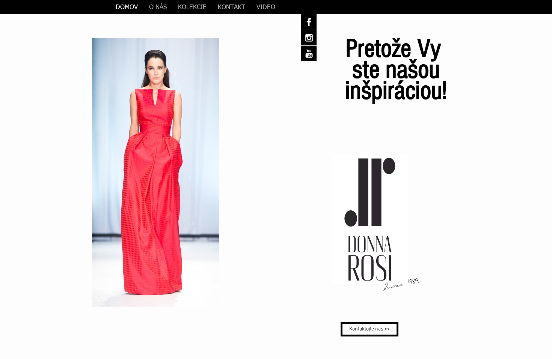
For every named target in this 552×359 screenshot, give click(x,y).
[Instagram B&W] (309, 37)
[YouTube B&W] (309, 53)
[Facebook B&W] (309, 22)
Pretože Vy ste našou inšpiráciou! (396, 70)
